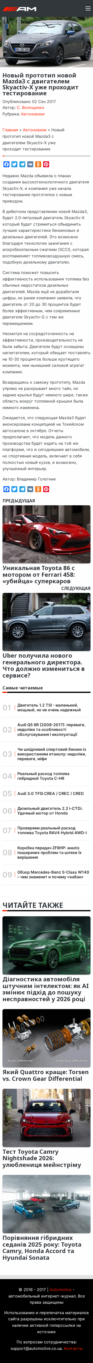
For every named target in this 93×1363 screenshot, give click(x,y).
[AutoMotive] (19, 8)
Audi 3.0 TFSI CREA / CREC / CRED (50, 793)
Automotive (60, 1289)
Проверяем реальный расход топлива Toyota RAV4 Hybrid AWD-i (52, 830)
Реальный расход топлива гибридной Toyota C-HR (43, 776)
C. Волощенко (30, 107)
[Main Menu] (88, 8)
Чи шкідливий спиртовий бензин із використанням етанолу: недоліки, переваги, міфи (51, 754)
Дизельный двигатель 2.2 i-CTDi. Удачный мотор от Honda (50, 811)
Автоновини (33, 113)
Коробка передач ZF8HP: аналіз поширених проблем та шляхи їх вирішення (49, 852)
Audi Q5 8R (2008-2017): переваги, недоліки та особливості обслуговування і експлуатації (51, 729)
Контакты (73, 1348)
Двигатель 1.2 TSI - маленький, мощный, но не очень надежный (49, 707)
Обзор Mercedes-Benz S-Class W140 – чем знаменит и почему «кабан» (53, 874)
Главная (10, 129)
